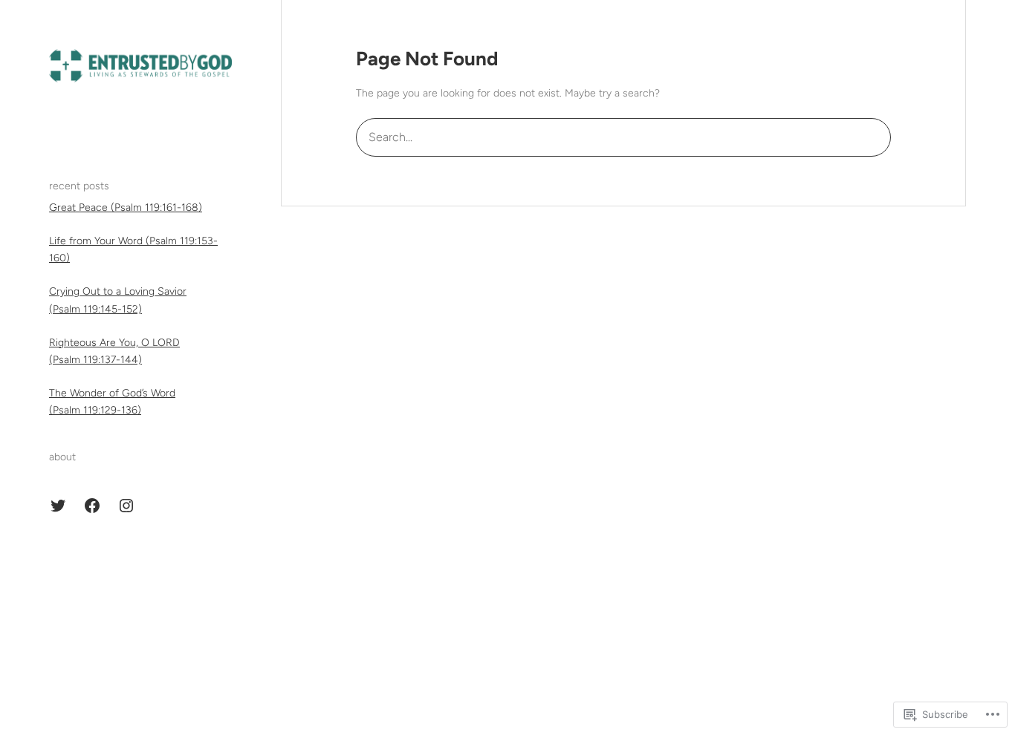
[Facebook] (92, 505)
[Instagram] (126, 505)
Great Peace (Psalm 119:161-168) (125, 207)
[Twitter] (58, 505)
